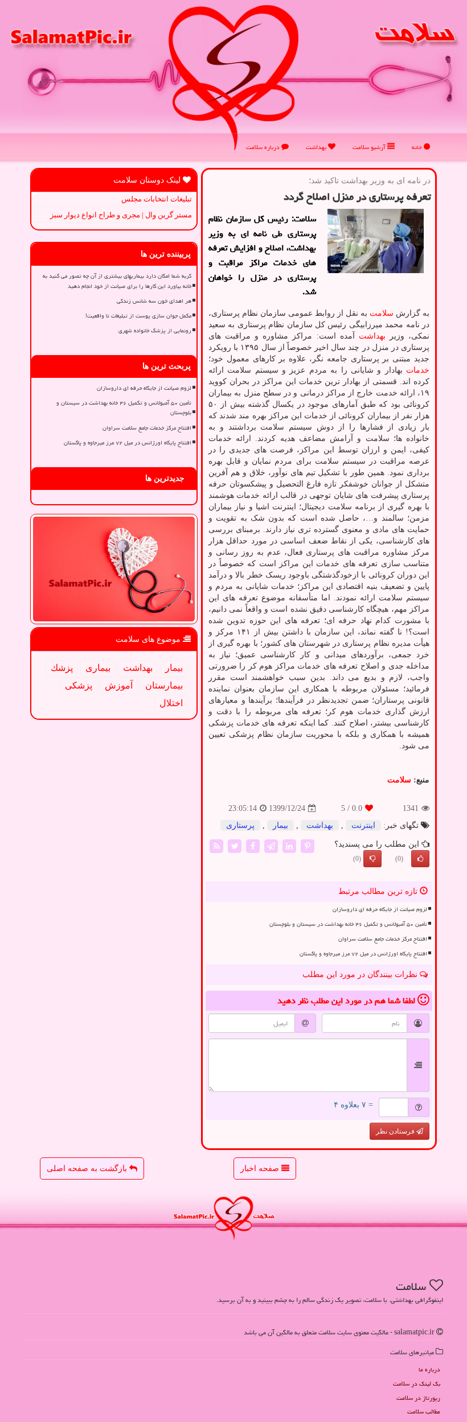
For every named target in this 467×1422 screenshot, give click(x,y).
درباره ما (429, 1369)
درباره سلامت (263, 147)
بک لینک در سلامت (416, 1384)
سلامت (382, 313)
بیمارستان (164, 685)
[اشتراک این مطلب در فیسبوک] (253, 845)
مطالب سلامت (423, 1411)
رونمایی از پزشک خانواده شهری (154, 330)
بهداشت (317, 147)
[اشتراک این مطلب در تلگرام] (271, 845)
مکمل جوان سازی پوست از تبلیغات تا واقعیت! (138, 316)
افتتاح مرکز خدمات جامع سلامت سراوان (382, 939)
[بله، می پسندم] (420, 858)
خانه (418, 147)
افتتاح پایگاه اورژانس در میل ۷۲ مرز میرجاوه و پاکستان (363, 953)
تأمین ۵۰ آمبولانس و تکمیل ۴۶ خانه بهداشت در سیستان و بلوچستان (348, 924)
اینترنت (363, 825)
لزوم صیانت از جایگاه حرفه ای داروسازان (380, 909)
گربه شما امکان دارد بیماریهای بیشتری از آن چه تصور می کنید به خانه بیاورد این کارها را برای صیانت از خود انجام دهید (117, 280)
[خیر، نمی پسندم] (372, 858)
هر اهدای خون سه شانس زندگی (154, 301)
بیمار (280, 825)
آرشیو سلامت (370, 147)
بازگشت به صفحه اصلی (88, 1168)
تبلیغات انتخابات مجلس (156, 199)
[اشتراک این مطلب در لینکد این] (289, 845)
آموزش (119, 685)
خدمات (417, 370)
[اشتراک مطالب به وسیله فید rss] (216, 845)
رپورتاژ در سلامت (418, 1398)
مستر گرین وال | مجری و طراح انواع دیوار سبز (121, 215)
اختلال (171, 703)
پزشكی (78, 685)
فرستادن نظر (396, 1131)
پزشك (62, 668)
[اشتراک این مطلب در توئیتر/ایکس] (235, 845)
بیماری (97, 668)
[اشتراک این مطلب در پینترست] (308, 845)
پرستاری (240, 825)
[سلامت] (233, 77)
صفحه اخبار (260, 1168)
